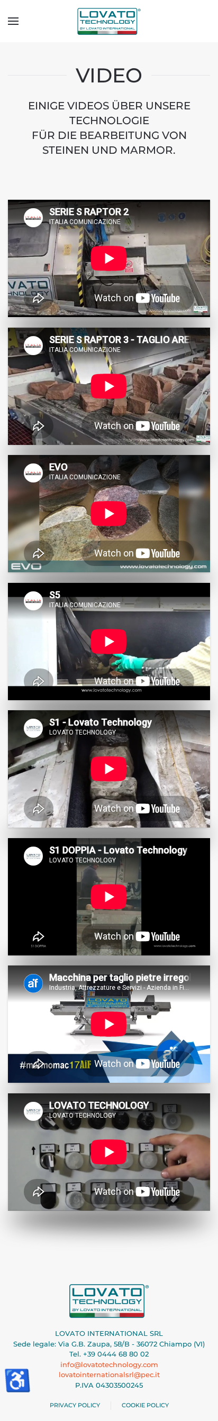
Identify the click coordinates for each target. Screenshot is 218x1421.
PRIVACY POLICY (75, 1405)
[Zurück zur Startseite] (109, 21)
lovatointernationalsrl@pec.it (109, 1374)
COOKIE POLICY (145, 1405)
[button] (13, 21)
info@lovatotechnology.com (109, 1364)
